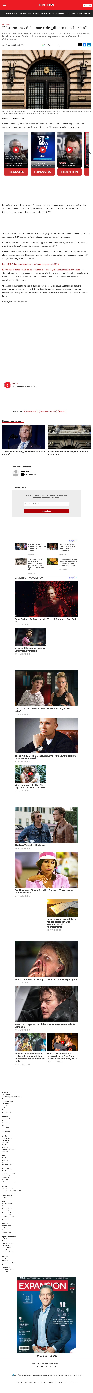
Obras (68, 13)
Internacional (49, 13)
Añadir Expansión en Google (52, 45)
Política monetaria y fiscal (48, 411)
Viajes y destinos (9, 1263)
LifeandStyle (7, 1112)
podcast (15, 383)
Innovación (6, 1215)
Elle (3, 1156)
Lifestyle (6, 1250)
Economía (39, 13)
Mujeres (80, 13)
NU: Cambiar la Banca (47, 1356)
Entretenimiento (8, 1173)
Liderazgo (6, 1228)
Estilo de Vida (8, 1269)
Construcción (7, 1188)
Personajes (6, 1265)
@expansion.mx (46, 1366)
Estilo (4, 1171)
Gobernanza (7, 1208)
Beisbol (5, 1241)
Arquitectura (7, 1195)
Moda (4, 1145)
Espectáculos (7, 1138)
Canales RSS (63, 1382)
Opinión (5, 1129)
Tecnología (60, 13)
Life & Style (6, 1169)
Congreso (6, 1123)
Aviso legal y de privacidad (45, 1382)
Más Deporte (7, 1247)
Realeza (5, 1140)
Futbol (4, 1239)
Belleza (5, 1147)
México (5, 1121)
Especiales (6, 1232)
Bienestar (6, 1267)
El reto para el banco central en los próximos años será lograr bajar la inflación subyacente (41, 269)
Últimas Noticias (12, 13)
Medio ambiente (9, 1204)
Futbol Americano (9, 1243)
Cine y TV (6, 1177)
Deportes (6, 1175)
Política (31, 13)
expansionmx (43, 1367)
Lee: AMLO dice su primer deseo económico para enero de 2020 (30, 264)
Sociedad (6, 1132)
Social (4, 1206)
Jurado (5, 1271)
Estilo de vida (7, 1164)
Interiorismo (7, 1197)
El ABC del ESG (8, 1217)
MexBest (5, 1256)
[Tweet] (80, 44)
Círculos (5, 1142)
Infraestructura (8, 1193)
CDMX (4, 1125)
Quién (4, 1136)
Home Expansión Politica (12, 1097)
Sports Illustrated (9, 1236)
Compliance (28, 1382)
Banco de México (31, 411)
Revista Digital (87, 5)
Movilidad (6, 1210)
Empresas (23, 13)
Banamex (62, 411)
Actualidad (6, 1225)
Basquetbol (7, 1245)
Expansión (25, 471)
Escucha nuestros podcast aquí (24, 386)
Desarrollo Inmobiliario (11, 1190)
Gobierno (6, 1118)
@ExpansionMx (18, 118)
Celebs (5, 1162)
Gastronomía (7, 1258)
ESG (73, 13)
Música (5, 1180)
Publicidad (18, 1382)
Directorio (73, 1382)
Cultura (5, 1151)
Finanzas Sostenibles (11, 1212)
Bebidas (5, 1260)
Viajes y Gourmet (9, 1149)
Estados (5, 1127)
